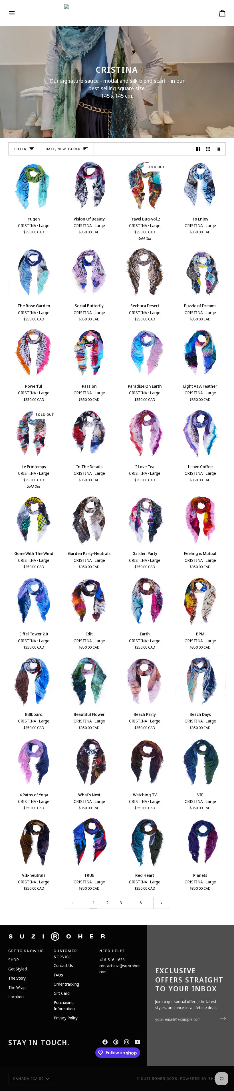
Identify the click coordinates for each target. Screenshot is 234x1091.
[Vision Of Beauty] (89, 185)
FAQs (58, 975)
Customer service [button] (65, 953)
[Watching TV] (144, 761)
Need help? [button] (112, 950)
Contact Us (63, 965)
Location (16, 996)
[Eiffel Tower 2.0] (33, 601)
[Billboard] (33, 681)
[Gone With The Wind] (33, 520)
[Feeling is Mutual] (200, 520)
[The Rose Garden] (33, 272)
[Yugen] (33, 185)
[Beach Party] (144, 681)
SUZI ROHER (153, 1078)
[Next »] (161, 903)
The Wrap (17, 987)
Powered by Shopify (203, 1078)
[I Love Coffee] (200, 433)
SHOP (13, 959)
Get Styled (17, 969)
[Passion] (89, 353)
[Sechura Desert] (144, 272)
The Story (17, 978)
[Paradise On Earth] (144, 353)
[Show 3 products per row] (208, 149)
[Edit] (89, 601)
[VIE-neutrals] (33, 842)
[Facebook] (105, 1042)
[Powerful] (33, 353)
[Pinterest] (115, 1042)
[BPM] (200, 601)
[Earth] (144, 601)
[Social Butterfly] (89, 272)
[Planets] (200, 842)
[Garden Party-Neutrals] (89, 520)
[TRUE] (89, 842)
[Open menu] (16, 13)
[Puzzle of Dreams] (200, 272)
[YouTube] (137, 1042)
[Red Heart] (144, 842)
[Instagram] (126, 1042)
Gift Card (62, 993)
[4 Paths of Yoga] (33, 761)
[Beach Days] (200, 681)
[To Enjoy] (200, 185)
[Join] (221, 1018)
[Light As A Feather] (200, 353)
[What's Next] (89, 761)
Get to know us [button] (26, 950)
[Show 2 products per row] (198, 149)
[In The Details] (89, 433)
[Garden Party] (144, 520)
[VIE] (200, 761)
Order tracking (66, 984)
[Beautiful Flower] (89, 681)
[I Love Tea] (144, 433)
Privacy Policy (66, 1018)
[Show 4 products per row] (219, 149)
